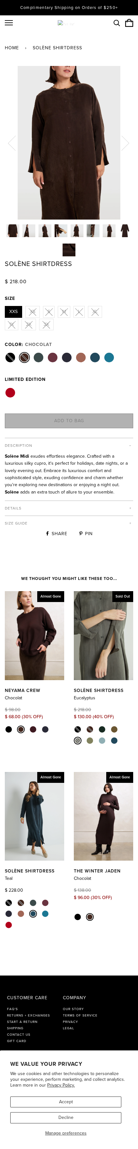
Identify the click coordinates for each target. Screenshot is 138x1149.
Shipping (15, 1028)
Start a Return (22, 1022)
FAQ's (12, 1009)
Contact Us (18, 1035)
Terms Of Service (80, 1015)
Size (10, 298)
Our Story (73, 1009)
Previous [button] (16, 142)
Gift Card (16, 1041)
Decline (65, 1117)
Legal (68, 1028)
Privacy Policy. (61, 1085)
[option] (69, 143)
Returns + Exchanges (28, 1015)
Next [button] (121, 142)
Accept (66, 1102)
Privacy (70, 1022)
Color (28, 344)
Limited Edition (25, 379)
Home (12, 48)
